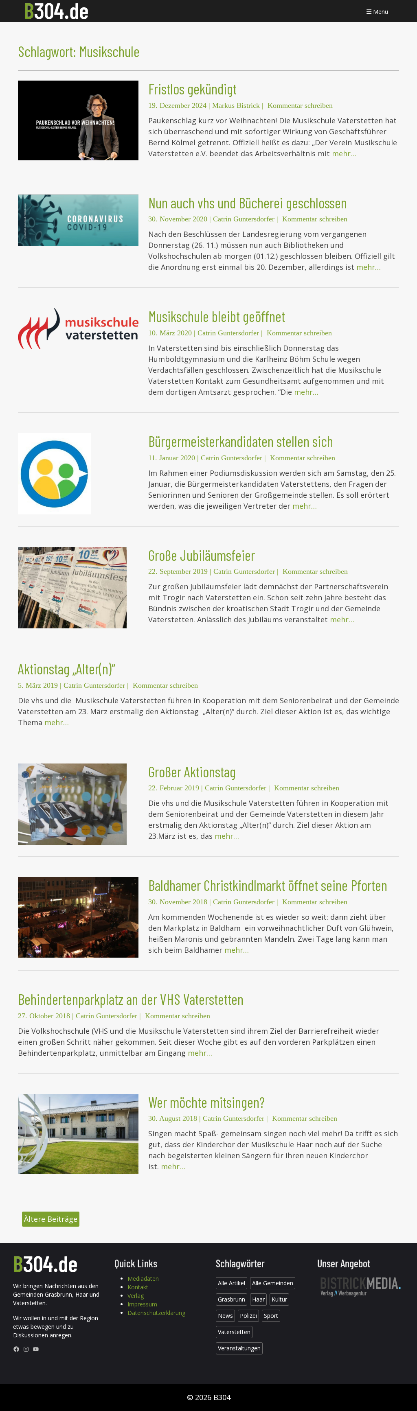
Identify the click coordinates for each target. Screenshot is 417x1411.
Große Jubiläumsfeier (201, 555)
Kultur (279, 1299)
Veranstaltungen (239, 1348)
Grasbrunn (231, 1299)
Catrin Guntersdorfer (243, 219)
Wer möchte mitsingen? (206, 1102)
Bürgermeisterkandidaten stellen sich (240, 441)
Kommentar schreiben (300, 105)
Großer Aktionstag (192, 771)
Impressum (142, 1304)
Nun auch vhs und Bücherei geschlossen (247, 202)
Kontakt (137, 1287)
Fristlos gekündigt (192, 88)
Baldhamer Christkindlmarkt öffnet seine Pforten (267, 885)
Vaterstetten (234, 1332)
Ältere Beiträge (50, 1219)
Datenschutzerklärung (156, 1313)
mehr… (344, 153)
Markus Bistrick (236, 105)
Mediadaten (143, 1278)
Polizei (248, 1315)
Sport (271, 1315)
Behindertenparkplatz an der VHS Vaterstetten (131, 999)
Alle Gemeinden (272, 1283)
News (225, 1315)
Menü (379, 11)
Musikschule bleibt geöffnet (216, 316)
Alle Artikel (231, 1283)
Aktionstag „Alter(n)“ (66, 668)
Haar (258, 1299)
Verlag (135, 1295)
